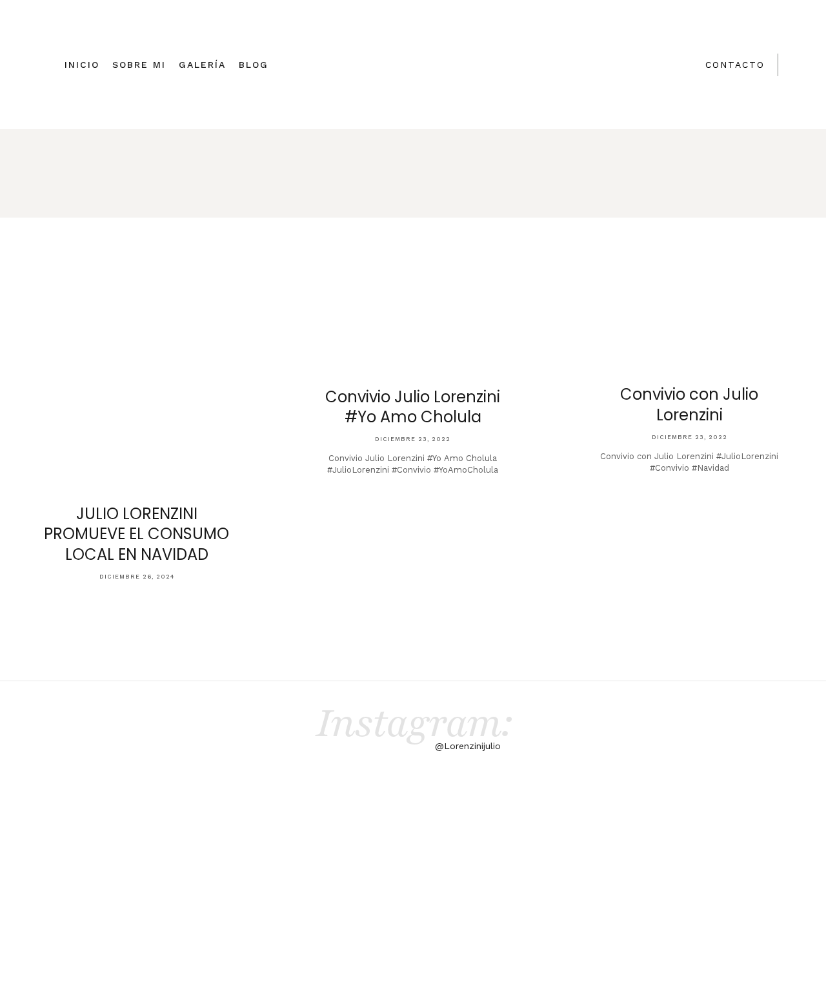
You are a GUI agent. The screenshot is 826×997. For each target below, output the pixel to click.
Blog (253, 64)
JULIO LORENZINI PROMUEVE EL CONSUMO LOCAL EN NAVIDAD (136, 533)
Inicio (82, 64)
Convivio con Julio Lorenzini (689, 404)
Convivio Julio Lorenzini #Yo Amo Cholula (412, 406)
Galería (202, 64)
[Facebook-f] (508, 889)
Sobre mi (139, 64)
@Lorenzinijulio (468, 746)
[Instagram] (542, 889)
